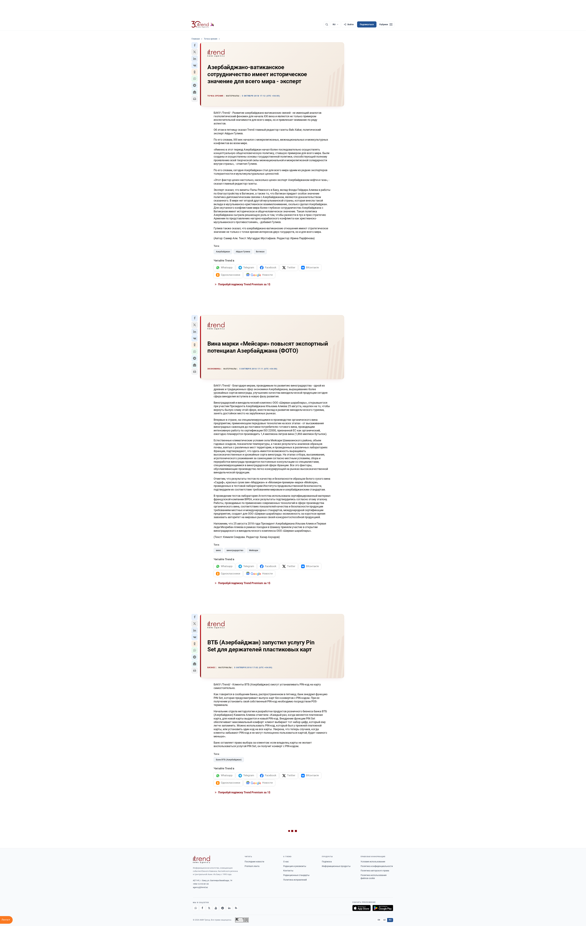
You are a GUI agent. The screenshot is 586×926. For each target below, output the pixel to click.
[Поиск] (327, 24)
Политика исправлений (295, 880)
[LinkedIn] (229, 908)
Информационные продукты (336, 866)
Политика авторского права (375, 870)
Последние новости (254, 861)
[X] (209, 908)
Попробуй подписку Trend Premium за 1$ (243, 284)
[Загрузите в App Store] (361, 908)
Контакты (288, 870)
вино (218, 550)
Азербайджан (223, 251)
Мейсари (253, 550)
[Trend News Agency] (201, 859)
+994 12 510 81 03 (201, 884)
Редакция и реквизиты (294, 866)
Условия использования (373, 861)
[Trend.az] (203, 24)
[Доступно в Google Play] (383, 908)
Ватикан (260, 251)
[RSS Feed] (236, 908)
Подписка (327, 861)
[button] (194, 45)
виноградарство (235, 550)
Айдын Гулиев (243, 251)
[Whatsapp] (195, 908)
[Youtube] (216, 908)
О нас (286, 861)
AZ (384, 920)
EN (379, 920)
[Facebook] (202, 908)
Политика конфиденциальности (377, 866)
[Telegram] (222, 908)
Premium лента (252, 866)
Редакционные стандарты (296, 875)
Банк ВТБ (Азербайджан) (229, 759)
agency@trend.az (200, 887)
